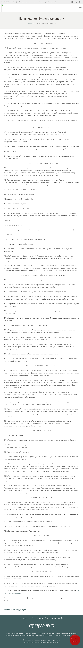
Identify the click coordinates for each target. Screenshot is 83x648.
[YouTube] (72, 2)
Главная (29, 23)
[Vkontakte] (76, 2)
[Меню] (80, 8)
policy (12, 600)
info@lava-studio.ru (24, 2)
